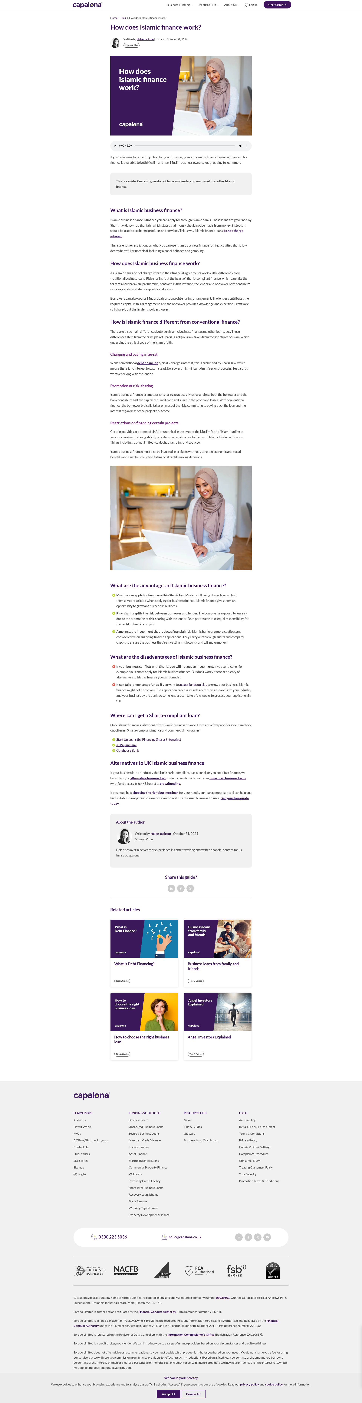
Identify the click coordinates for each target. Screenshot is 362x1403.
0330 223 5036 (113, 1236)
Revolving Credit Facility (144, 1181)
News (187, 1120)
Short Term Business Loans (146, 1187)
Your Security (247, 1174)
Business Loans (139, 1120)
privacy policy (249, 1384)
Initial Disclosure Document (257, 1126)
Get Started (275, 4)
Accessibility (247, 1120)
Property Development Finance (149, 1214)
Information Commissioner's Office (191, 1334)
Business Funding (178, 4)
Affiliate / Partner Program (91, 1140)
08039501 (223, 1297)
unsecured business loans (227, 778)
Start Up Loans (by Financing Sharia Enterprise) (148, 739)
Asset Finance (138, 1154)
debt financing (147, 363)
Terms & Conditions (252, 1133)
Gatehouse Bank (127, 750)
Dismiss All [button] (193, 1394)
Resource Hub (207, 4)
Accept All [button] (168, 1394)
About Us (230, 4)
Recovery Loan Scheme (143, 1194)
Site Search (81, 1160)
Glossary (189, 1133)
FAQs (77, 1133)
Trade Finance (138, 1201)
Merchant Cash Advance (145, 1140)
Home (113, 17)
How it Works (82, 1126)
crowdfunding (170, 784)
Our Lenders (82, 1154)
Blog (123, 17)
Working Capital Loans (143, 1208)
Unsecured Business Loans (146, 1126)
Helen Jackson (145, 39)
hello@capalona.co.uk (185, 1237)
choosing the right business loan (156, 793)
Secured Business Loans (144, 1133)
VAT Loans (136, 1174)
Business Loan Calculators (201, 1140)
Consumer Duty (249, 1160)
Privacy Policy (248, 1140)
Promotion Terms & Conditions (259, 1181)
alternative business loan (148, 778)
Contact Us (81, 1147)
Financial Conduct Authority (157, 1311)
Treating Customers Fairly (256, 1167)
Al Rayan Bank (126, 745)
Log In (252, 4)
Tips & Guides (131, 45)
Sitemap (79, 1167)
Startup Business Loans (144, 1160)
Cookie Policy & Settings (255, 1147)
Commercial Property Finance (148, 1167)
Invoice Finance (139, 1147)
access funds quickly (193, 685)
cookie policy (274, 1384)
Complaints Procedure (253, 1154)
